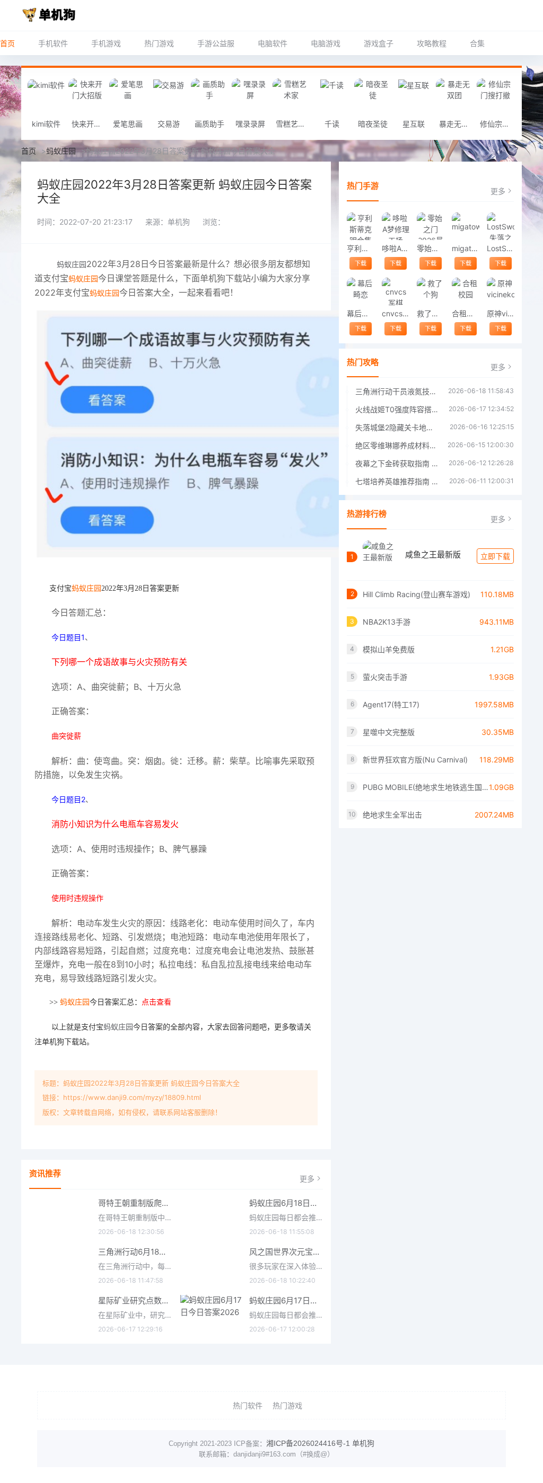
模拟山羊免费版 (389, 649)
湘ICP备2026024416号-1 (308, 1443)
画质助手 (209, 123)
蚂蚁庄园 (61, 150)
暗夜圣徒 (373, 123)
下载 (360, 263)
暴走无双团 (457, 123)
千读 (332, 123)
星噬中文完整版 (389, 731)
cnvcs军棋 (395, 313)
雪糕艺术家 (293, 123)
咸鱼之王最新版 (433, 554)
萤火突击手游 (385, 676)
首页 (7, 43)
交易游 (168, 123)
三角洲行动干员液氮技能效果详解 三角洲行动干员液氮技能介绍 (396, 391)
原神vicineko (500, 313)
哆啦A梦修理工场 (395, 248)
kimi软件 (46, 123)
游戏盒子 (378, 43)
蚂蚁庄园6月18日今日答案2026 (286, 1203)
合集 (477, 43)
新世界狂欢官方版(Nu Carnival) (415, 759)
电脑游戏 (325, 43)
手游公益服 (215, 43)
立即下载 (495, 556)
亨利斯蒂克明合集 (360, 248)
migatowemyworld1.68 (465, 248)
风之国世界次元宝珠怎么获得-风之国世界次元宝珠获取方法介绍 (286, 1252)
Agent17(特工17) (391, 704)
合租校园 (465, 313)
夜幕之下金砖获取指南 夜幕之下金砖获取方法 (396, 463)
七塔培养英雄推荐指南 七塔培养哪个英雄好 (397, 481)
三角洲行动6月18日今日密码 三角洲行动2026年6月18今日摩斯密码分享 (135, 1252)
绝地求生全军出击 (392, 814)
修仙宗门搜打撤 (497, 123)
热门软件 (247, 1405)
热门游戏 (159, 43)
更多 (307, 1178)
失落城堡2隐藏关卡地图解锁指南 (397, 427)
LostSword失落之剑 (500, 248)
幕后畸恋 (360, 313)
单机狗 (363, 1443)
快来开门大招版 (89, 123)
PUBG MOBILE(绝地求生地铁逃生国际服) (426, 787)
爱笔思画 (128, 123)
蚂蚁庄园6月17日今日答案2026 (286, 1300)
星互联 (413, 123)
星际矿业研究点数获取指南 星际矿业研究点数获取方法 (135, 1300)
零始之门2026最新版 (430, 248)
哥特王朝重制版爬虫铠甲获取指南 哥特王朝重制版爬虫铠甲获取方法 (135, 1203)
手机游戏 (106, 43)
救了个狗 (430, 313)
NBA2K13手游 (386, 621)
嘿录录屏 (250, 123)
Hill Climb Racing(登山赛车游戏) (416, 594)
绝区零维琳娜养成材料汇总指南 (396, 445)
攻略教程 (431, 43)
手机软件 (53, 43)
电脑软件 (272, 43)
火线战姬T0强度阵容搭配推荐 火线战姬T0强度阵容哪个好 (396, 409)
